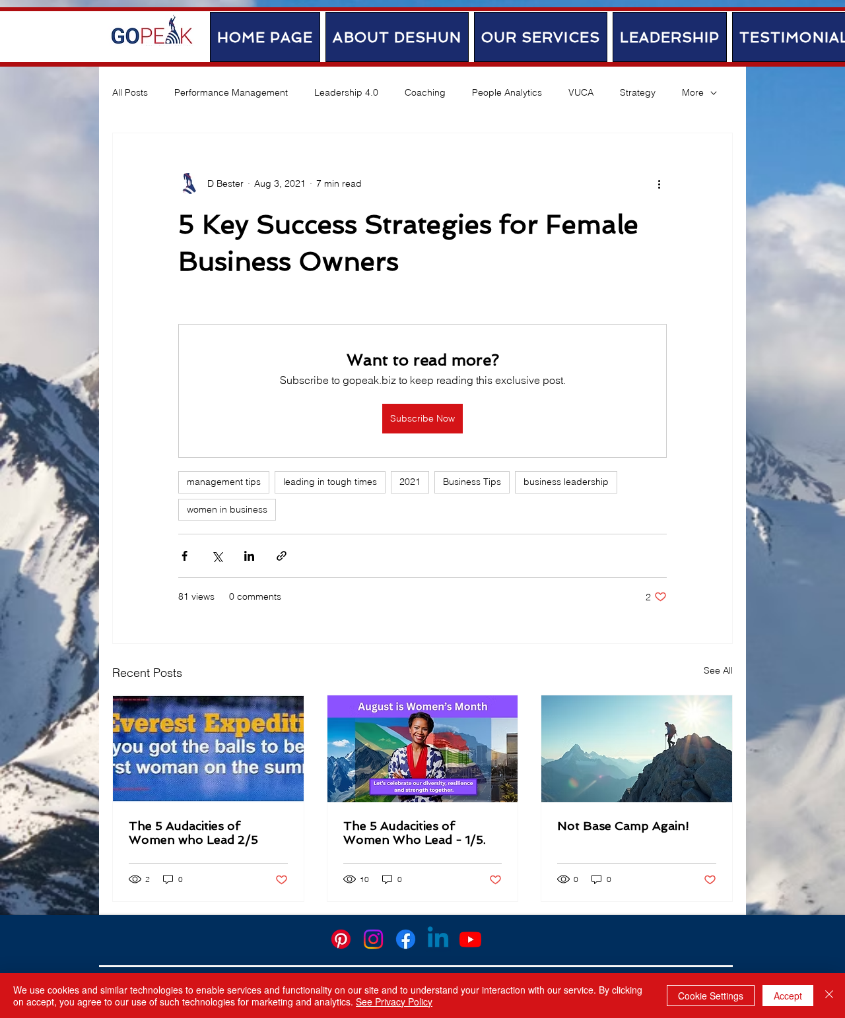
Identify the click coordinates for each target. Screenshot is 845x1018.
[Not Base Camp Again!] (636, 748)
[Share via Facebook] (184, 556)
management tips (224, 482)
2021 (410, 482)
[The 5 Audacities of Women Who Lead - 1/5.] (422, 748)
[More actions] (659, 183)
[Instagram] (373, 939)
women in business (227, 509)
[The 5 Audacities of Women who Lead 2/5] (208, 748)
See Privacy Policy (394, 1001)
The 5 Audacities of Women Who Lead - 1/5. (414, 832)
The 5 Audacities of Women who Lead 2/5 (193, 832)
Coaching (425, 92)
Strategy (638, 92)
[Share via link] (281, 556)
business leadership (566, 482)
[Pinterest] (341, 939)
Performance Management (231, 92)
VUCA (580, 92)
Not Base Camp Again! (623, 826)
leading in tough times (330, 482)
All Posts (130, 92)
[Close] (829, 995)
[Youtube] (470, 939)
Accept (788, 995)
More (693, 92)
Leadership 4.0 (346, 92)
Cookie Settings (710, 995)
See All (718, 670)
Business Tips (472, 482)
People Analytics (507, 92)
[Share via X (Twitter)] (217, 556)
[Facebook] (406, 939)
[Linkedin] (438, 939)
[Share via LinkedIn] (249, 556)
